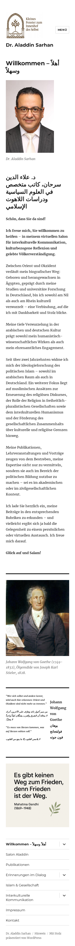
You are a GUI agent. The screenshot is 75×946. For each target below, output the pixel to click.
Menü (62, 29)
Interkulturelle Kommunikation (19, 897)
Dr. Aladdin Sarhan (29, 45)
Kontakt (12, 920)
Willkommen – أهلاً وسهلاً (26, 844)
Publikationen (17, 865)
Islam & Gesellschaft (22, 885)
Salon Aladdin (17, 854)
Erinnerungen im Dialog (26, 875)
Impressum (15, 910)
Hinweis (40, 933)
